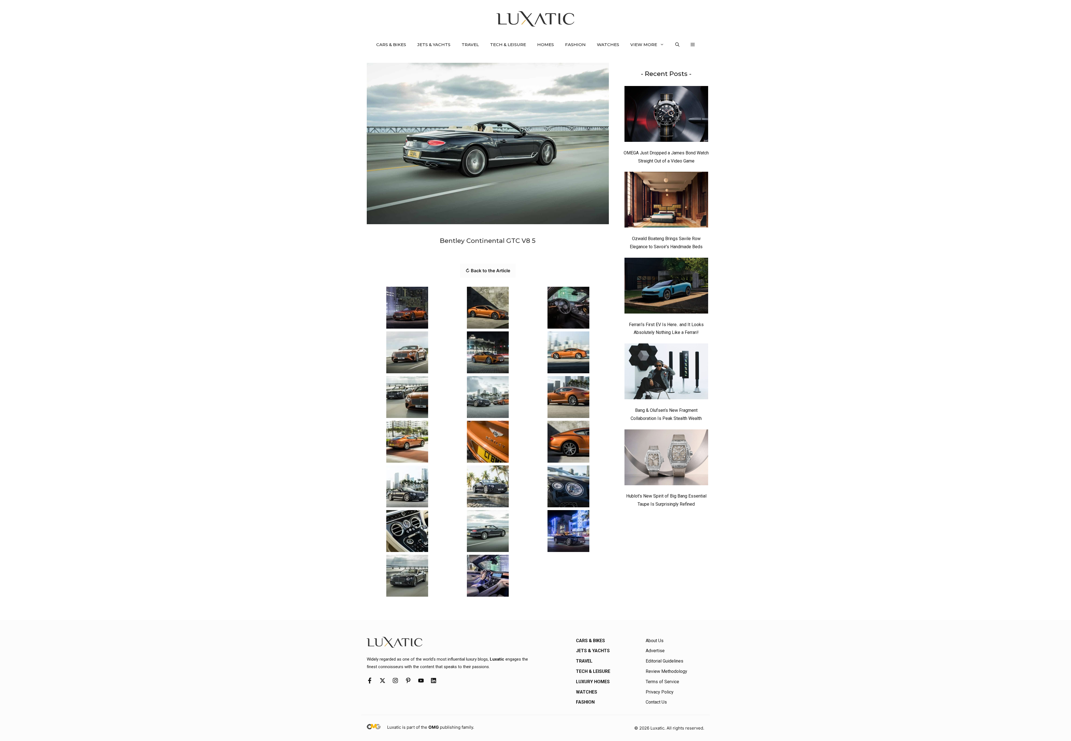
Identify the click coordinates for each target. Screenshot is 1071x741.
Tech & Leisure (508, 44)
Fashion (575, 44)
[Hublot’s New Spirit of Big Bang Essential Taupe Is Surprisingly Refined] (666, 458)
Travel (470, 44)
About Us (655, 640)
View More (643, 44)
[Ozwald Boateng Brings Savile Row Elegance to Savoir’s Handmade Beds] (666, 201)
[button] (677, 44)
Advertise (655, 650)
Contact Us (656, 702)
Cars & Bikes (391, 44)
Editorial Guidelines (664, 661)
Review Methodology (666, 671)
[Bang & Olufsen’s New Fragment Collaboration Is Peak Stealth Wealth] (666, 372)
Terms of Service (662, 681)
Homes (545, 44)
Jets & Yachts (433, 44)
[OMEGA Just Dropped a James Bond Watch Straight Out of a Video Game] (666, 115)
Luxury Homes (593, 681)
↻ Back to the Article (487, 270)
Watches (608, 44)
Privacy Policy (660, 692)
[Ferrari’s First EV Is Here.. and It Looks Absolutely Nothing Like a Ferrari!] (666, 287)
